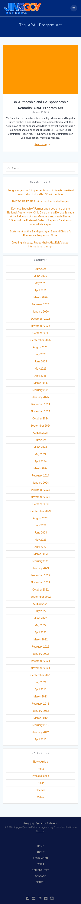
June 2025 (40, 361)
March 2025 (41, 382)
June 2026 (40, 275)
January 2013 (40, 710)
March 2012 (41, 717)
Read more (41, 144)
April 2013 (40, 689)
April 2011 (40, 739)
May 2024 (40, 454)
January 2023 (40, 568)
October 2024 (40, 418)
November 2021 (40, 668)
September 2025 (41, 340)
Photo (40, 768)
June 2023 (40, 532)
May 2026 (40, 283)
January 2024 (40, 482)
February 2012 (40, 725)
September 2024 (41, 425)
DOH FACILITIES (40, 870)
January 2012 (40, 732)
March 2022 (41, 639)
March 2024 (41, 468)
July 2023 (40, 525)
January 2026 (40, 311)
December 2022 (40, 575)
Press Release (40, 775)
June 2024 (40, 447)
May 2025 (40, 368)
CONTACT (40, 876)
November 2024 (40, 411)
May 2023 (40, 539)
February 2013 (40, 703)
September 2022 (41, 596)
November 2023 (40, 496)
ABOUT (40, 852)
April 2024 (40, 461)
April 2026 (40, 290)
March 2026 (41, 297)
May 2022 (40, 625)
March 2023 (41, 553)
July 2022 (40, 610)
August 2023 (40, 518)
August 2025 (40, 347)
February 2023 (40, 561)
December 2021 (40, 660)
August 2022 (40, 603)
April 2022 (40, 632)
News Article (40, 761)
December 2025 (40, 318)
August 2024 (40, 432)
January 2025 (40, 397)
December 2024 (40, 404)
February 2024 (40, 475)
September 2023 (41, 511)
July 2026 (40, 268)
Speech (40, 790)
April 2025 (40, 375)
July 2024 (40, 439)
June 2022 (40, 618)
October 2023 (40, 504)
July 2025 (40, 354)
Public (40, 783)
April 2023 (40, 546)
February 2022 (40, 646)
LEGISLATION (40, 858)
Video (40, 797)
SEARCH (40, 882)
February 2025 (40, 390)
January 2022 (40, 653)
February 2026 (40, 304)
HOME (40, 846)
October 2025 (40, 332)
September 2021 (41, 675)
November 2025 (40, 325)
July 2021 (40, 682)
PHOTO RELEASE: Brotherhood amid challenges (40, 201)
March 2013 (41, 696)
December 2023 (40, 489)
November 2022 (40, 582)
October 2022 (40, 589)
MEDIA (40, 864)
